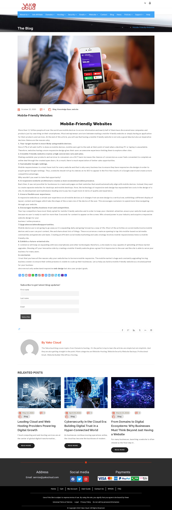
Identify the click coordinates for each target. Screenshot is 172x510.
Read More (26, 445)
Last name (24, 298)
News (119, 14)
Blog (112, 14)
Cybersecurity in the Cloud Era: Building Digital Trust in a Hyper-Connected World (85, 426)
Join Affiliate (37, 14)
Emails (82, 14)
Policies (127, 14)
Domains (49, 14)
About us (24, 14)
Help (148, 14)
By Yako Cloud (51, 342)
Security (71, 14)
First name (24, 290)
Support (138, 14)
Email (22, 307)
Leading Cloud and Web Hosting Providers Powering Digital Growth (37, 426)
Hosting (60, 14)
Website (93, 14)
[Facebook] (73, 479)
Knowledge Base (64, 109)
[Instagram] (86, 479)
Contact (104, 14)
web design (58, 268)
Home (117, 27)
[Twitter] (79, 479)
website (75, 109)
